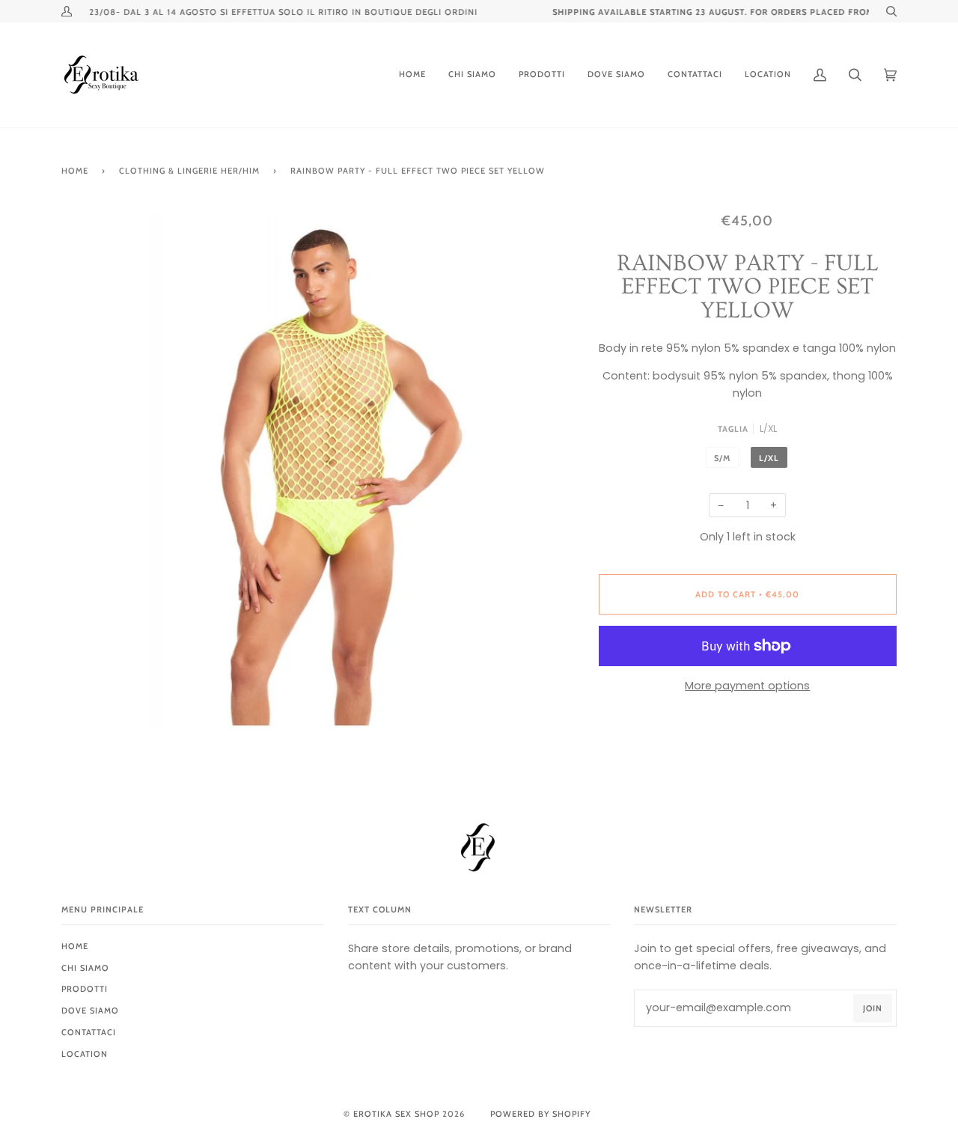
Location (84, 1054)
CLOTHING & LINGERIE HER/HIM (189, 170)
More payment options (747, 685)
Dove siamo (90, 1010)
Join (872, 1008)
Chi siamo (85, 968)
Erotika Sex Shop (396, 1114)
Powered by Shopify (540, 1114)
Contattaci (88, 1032)
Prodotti (84, 989)
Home (74, 170)
